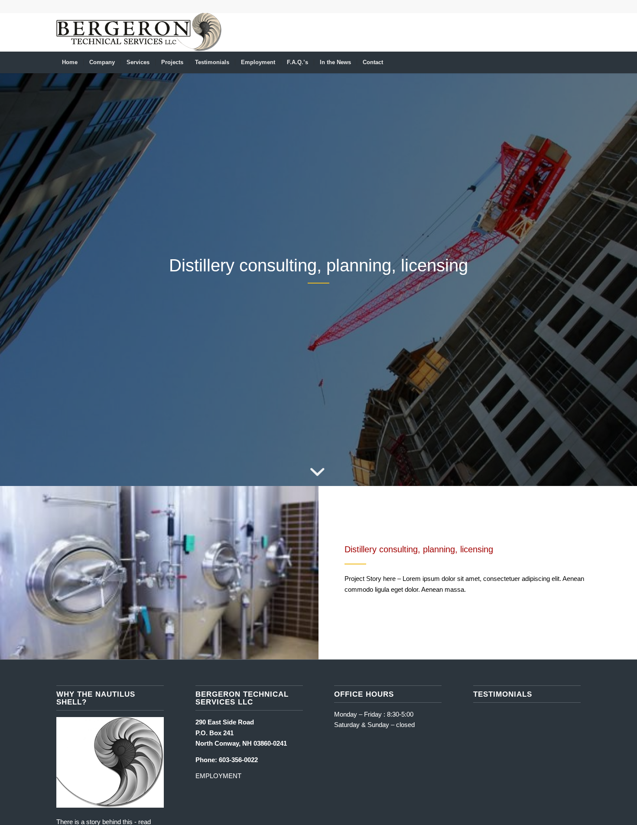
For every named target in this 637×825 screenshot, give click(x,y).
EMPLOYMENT (218, 775)
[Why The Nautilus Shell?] (110, 805)
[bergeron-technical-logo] (139, 32)
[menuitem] (69, 62)
